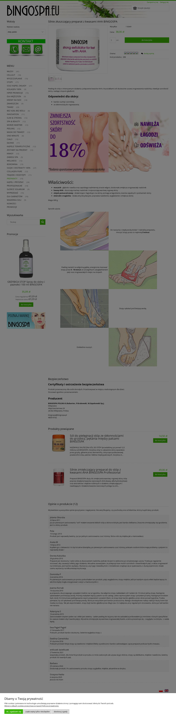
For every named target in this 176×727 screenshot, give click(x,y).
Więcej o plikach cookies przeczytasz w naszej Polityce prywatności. (31, 706)
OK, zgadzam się (13, 711)
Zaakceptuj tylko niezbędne (37, 711)
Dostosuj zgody (61, 711)
